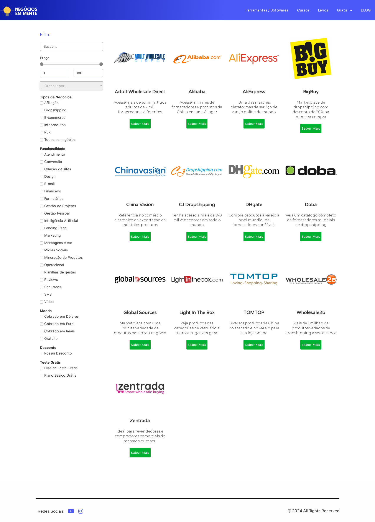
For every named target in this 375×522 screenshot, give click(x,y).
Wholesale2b (311, 312)
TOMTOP (253, 312)
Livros (323, 10)
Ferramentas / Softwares (266, 10)
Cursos (303, 10)
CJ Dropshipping (197, 204)
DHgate (253, 204)
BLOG (366, 10)
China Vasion (140, 204)
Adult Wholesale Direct (140, 91)
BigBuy (311, 91)
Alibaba (197, 91)
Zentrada (140, 420)
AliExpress (254, 91)
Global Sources (140, 312)
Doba (311, 204)
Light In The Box (197, 312)
